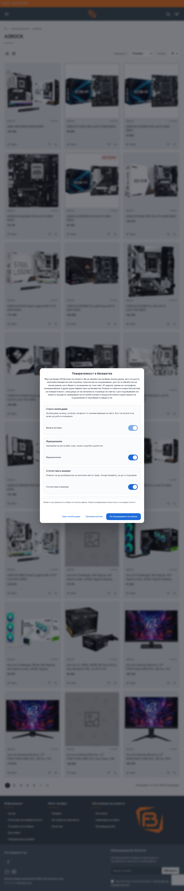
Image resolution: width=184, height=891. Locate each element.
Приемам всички (94, 516)
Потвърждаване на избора (123, 516)
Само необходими (71, 516)
